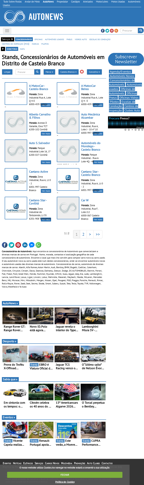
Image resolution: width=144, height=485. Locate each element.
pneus (69, 39)
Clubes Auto (132, 110)
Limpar (7, 71)
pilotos (45, 43)
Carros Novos (52, 463)
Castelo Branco (67, 71)
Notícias (17, 463)
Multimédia (66, 463)
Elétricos (28, 463)
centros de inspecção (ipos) (15, 43)
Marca (49, 71)
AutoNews (9, 303)
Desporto (8, 341)
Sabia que (9, 379)
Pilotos (114, 102)
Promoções (79, 463)
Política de (64, 481)
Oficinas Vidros (129, 97)
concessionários (24, 39)
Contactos (107, 463)
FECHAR (65, 474)
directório (12, 48)
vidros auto (81, 39)
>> (98, 234)
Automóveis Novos (122, 76)
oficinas (38, 39)
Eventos (8, 417)
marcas (35, 43)
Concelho (93, 71)
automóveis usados (54, 39)
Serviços (39, 463)
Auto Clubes (93, 463)
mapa (22, 48)
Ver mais (46, 133)
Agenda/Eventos (120, 71)
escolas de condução (99, 39)
